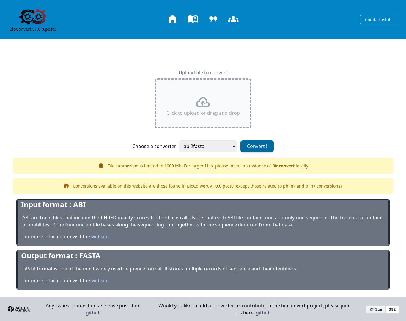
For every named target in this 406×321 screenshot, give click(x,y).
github (93, 312)
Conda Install (378, 19)
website (100, 236)
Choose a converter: (155, 146)
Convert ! (257, 146)
